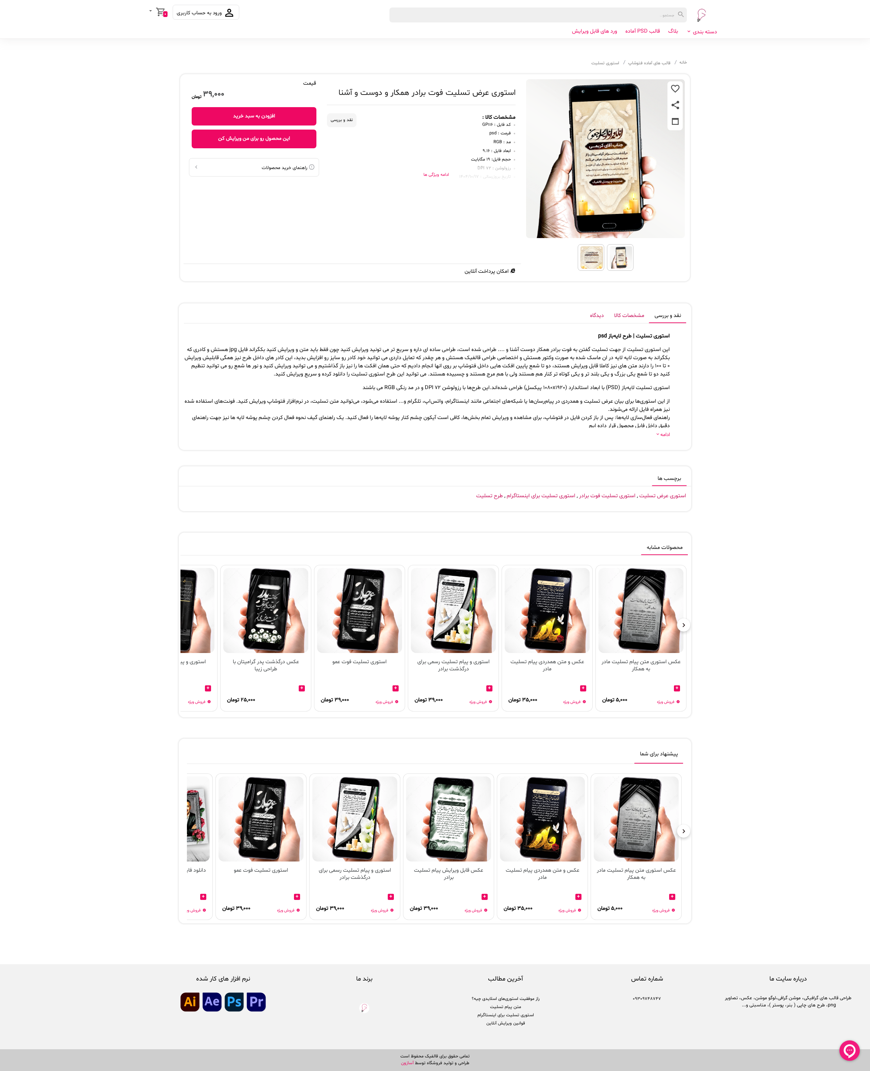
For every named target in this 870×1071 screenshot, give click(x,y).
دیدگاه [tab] (597, 315)
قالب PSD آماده (642, 31)
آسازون (407, 1063)
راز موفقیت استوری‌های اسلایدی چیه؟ (506, 999)
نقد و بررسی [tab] (668, 315)
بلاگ (673, 31)
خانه (683, 63)
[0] (151, 11)
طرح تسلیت (489, 496)
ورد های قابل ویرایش (594, 31)
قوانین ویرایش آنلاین (505, 1023)
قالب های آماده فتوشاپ (649, 63)
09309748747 (647, 999)
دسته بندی (704, 32)
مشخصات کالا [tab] (629, 315)
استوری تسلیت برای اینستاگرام (541, 496)
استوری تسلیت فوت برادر (607, 496)
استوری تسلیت (605, 63)
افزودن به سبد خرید (254, 116)
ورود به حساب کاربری (200, 13)
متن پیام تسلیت (505, 1007)
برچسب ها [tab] (669, 478)
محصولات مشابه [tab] (665, 547)
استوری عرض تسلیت (662, 496)
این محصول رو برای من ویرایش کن (254, 138)
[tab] (659, 755)
